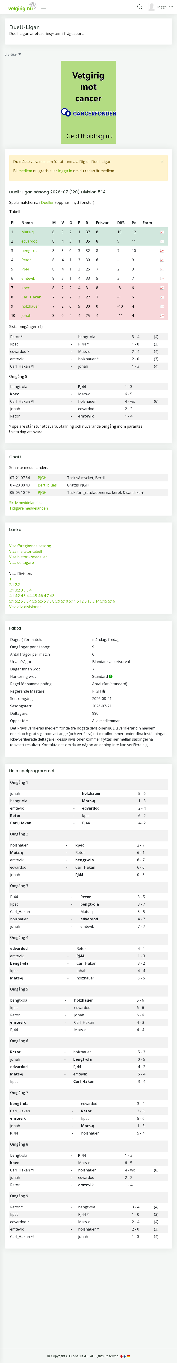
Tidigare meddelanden (28, 508)
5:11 (72, 601)
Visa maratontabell (25, 551)
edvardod (29, 241)
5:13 (88, 601)
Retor (26, 259)
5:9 (57, 601)
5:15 (103, 601)
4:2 (17, 595)
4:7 (46, 595)
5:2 (17, 601)
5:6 (40, 601)
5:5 (34, 601)
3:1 (11, 590)
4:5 (34, 595)
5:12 (80, 601)
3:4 (29, 590)
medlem (25, 170)
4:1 (11, 595)
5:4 (29, 601)
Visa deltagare (21, 562)
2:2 (17, 584)
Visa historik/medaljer (28, 556)
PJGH (42, 477)
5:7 (46, 601)
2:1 (11, 584)
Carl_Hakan (31, 297)
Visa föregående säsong (30, 545)
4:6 (40, 595)
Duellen (47, 202)
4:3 (23, 595)
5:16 (111, 601)
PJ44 (25, 269)
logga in (65, 170)
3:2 (17, 590)
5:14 (95, 601)
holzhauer (30, 306)
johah (26, 315)
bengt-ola (29, 250)
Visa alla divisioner (25, 606)
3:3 (23, 590)
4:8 (52, 595)
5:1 (11, 601)
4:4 (29, 595)
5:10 (64, 601)
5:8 (52, 601)
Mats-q (27, 231)
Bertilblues (47, 485)
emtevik (28, 278)
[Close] (162, 161)
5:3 (23, 601)
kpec (25, 287)
